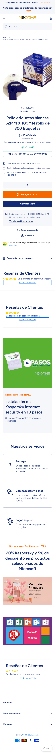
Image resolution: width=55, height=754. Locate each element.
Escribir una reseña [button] (27, 282)
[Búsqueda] (5, 26)
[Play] (27, 363)
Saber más (13, 245)
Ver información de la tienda (21, 221)
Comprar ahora (27, 203)
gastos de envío (14, 142)
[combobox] (27, 26)
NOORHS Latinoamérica (30, 735)
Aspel (28, 10)
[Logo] (27, 18)
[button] (51, 18)
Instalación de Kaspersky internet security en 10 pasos (23, 407)
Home (5, 38)
